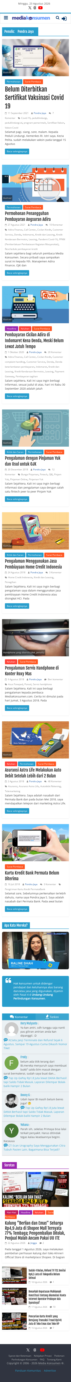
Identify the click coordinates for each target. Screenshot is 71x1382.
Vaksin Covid (11, 127)
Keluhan (25, 328)
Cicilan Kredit (44, 229)
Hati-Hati (11, 1212)
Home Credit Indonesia (20, 577)
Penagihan (10, 582)
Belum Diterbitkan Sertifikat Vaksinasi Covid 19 (34, 97)
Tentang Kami (54, 1359)
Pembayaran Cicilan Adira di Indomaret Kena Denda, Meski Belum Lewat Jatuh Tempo (34, 340)
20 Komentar (54, 352)
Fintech (44, 474)
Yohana (24, 1125)
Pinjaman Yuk (36, 479)
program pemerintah (35, 122)
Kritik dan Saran (15, 452)
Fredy (23, 1057)
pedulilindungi (39, 118)
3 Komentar (55, 572)
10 (54, 1306)
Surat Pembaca (33, 81)
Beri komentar (55, 679)
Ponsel (27, 684)
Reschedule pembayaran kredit (21, 249)
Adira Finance (15, 229)
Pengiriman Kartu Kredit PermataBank (25, 889)
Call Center (30, 229)
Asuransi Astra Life (29, 786)
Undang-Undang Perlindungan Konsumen (33, 996)
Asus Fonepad (15, 684)
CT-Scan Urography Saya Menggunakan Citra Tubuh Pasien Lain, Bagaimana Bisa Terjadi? (34, 1147)
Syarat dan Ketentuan (20, 1355)
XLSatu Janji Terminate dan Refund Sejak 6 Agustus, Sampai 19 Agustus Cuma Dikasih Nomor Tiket (35, 1044)
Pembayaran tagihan (27, 376)
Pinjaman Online (18, 479)
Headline (11, 328)
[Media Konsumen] (31, 18)
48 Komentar (54, 781)
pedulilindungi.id (13, 122)
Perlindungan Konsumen (24, 1359)
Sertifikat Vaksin (55, 122)
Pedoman (59, 1355)
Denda (17, 234)
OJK (51, 474)
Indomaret (28, 234)
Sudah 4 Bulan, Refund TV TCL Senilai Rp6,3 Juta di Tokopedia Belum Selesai (47, 1274)
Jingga (33, 1243)
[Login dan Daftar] (64, 18)
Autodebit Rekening (50, 786)
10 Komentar (56, 224)
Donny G (25, 1095)
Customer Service (36, 361)
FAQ (42, 1359)
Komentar (21, 1017)
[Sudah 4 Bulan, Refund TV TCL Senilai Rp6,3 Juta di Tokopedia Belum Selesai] (14, 1269)
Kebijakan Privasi (43, 1355)
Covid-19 (25, 118)
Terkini (54, 1017)
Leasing (33, 239)
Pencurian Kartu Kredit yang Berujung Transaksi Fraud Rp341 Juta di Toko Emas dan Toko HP (45, 1320)
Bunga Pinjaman (29, 474)
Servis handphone (42, 684)
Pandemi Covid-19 (48, 239)
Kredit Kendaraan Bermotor (29, 371)
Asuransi (12, 786)
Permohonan (13, 81)
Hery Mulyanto (28, 1023)
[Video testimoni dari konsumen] (35, 950)
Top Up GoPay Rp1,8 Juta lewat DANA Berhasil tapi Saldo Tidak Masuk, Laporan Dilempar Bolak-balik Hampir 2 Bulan (35, 1082)
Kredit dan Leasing (45, 234)
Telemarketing (12, 791)
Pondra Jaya (40, 113)
